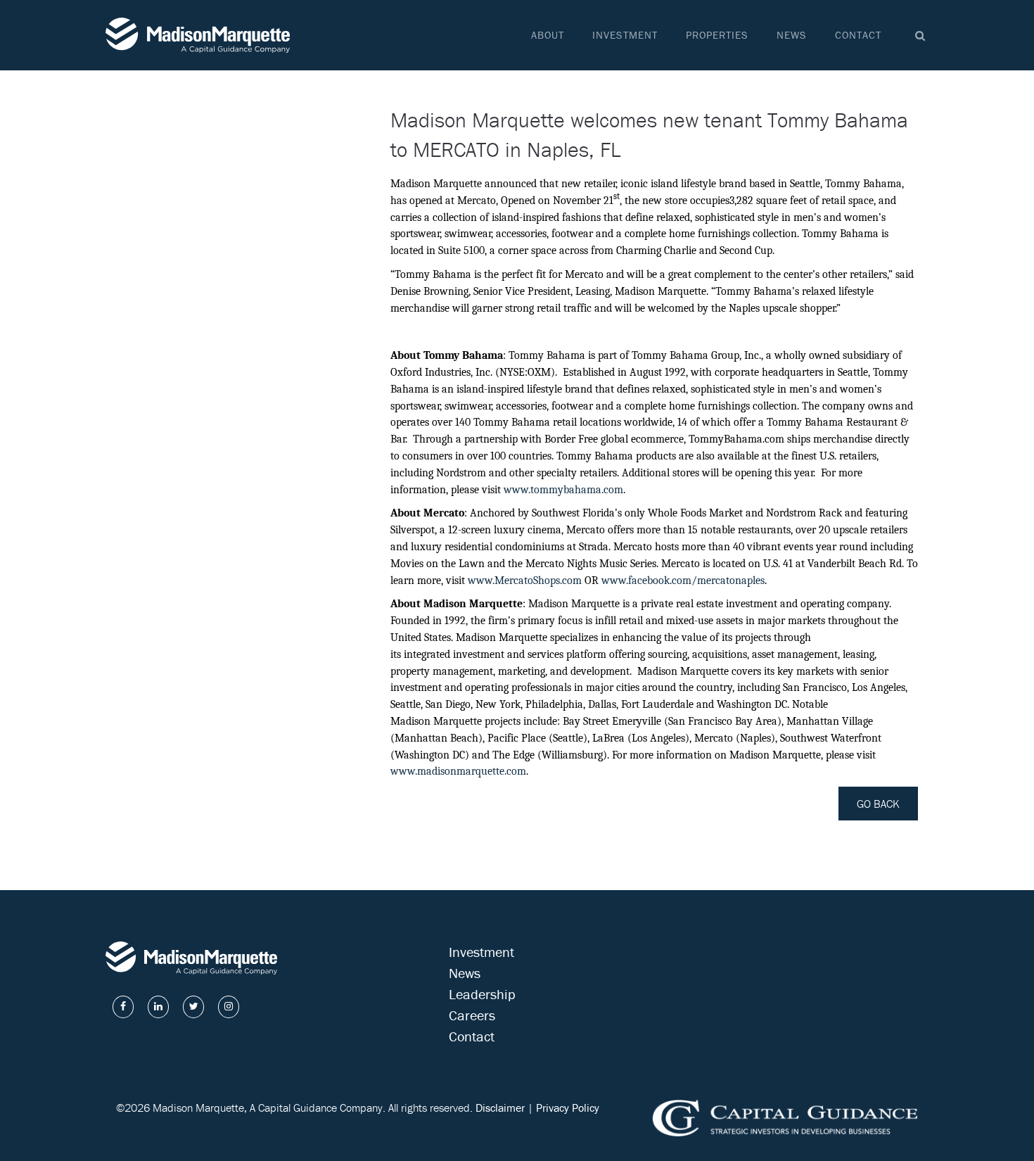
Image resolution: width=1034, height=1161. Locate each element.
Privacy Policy (567, 1107)
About (547, 35)
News (792, 35)
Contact (858, 35)
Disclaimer (500, 1107)
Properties (717, 35)
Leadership (482, 994)
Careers (472, 1015)
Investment (625, 35)
